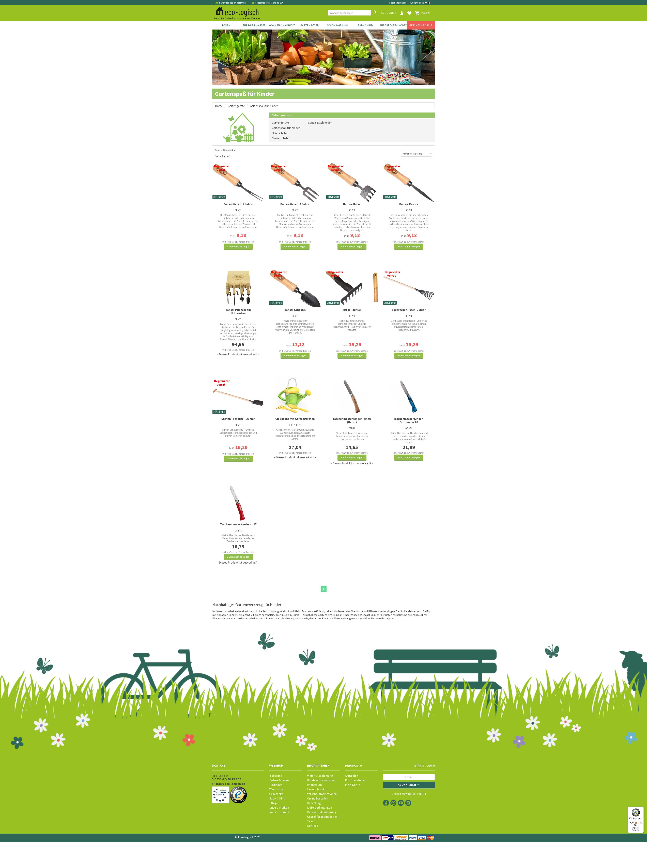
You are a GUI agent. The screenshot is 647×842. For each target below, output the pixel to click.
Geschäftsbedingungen (322, 817)
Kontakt (312, 826)
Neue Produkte (279, 812)
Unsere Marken (279, 807)
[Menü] (642, 809)
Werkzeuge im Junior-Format (293, 614)
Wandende (276, 789)
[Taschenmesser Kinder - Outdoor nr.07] (409, 397)
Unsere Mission (317, 789)
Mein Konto (352, 785)
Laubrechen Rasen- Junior (409, 310)
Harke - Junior (352, 310)
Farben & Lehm (279, 780)
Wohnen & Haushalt (282, 25)
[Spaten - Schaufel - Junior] (238, 397)
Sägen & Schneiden (320, 122)
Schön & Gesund (337, 25)
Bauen (226, 25)
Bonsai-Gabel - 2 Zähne (238, 204)
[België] (429, 2)
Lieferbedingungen (319, 807)
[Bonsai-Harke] (352, 182)
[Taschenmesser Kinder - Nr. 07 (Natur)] (352, 397)
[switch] (636, 829)
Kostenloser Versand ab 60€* (269, 2)
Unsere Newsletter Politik (409, 794)
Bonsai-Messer (408, 204)
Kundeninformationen (321, 780)
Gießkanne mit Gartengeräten (295, 419)
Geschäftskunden (398, 2)
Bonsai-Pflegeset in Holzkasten (238, 311)
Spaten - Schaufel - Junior (238, 419)
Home (219, 106)
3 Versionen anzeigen (352, 355)
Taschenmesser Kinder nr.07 (238, 524)
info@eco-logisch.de (230, 784)
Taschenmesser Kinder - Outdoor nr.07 (408, 420)
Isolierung (275, 776)
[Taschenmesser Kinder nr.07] (238, 503)
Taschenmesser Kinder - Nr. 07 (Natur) (352, 420)
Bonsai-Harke (352, 204)
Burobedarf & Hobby (393, 25)
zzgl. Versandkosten (243, 241)
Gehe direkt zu (281, 115)
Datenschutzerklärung (321, 812)
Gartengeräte (236, 106)
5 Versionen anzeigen (238, 246)
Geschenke (276, 794)
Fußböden (275, 785)
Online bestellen (317, 798)
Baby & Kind (365, 25)
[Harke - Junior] (352, 288)
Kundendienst (417, 2)
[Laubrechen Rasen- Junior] (409, 288)
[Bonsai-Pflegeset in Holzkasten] (238, 288)
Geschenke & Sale (420, 25)
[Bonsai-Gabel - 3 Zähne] (295, 182)
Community (388, 12)
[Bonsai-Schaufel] (295, 288)
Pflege (273, 803)
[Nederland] (426, 2)
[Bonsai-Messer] (409, 182)
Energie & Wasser (254, 25)
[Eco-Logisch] (236, 11)
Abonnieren (407, 785)
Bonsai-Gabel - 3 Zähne (295, 204)
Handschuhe (279, 133)
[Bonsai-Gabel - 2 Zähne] (238, 182)
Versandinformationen (322, 794)
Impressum (314, 785)
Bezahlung (314, 803)
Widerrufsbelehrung (320, 776)
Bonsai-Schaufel (295, 310)
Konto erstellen (355, 780)
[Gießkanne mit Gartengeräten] (295, 395)
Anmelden (351, 776)
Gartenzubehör (281, 138)
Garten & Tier (309, 25)
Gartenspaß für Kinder (264, 106)
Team (311, 821)
